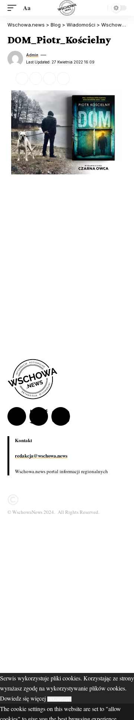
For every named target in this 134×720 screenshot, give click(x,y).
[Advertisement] (67, 606)
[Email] (35, 78)
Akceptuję (59, 699)
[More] (77, 78)
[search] (100, 8)
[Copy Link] (49, 78)
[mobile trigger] (13, 8)
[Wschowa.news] (66, 8)
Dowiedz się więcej (23, 698)
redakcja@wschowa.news (41, 455)
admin (32, 55)
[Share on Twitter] (22, 78)
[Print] (63, 78)
